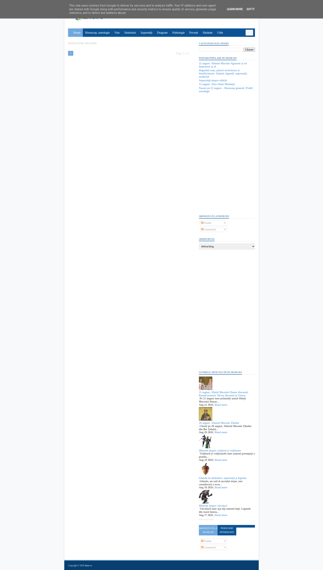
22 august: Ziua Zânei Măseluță (217, 84)
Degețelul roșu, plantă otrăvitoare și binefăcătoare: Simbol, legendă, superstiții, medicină (223, 73)
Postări (207, 223)
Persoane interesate (227, 530)
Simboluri (130, 32)
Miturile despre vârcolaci (213, 505)
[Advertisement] (227, 153)
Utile (220, 32)
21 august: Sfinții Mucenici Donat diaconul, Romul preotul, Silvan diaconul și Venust (223, 394)
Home (77, 32)
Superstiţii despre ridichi (213, 80)
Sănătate (208, 32)
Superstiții (146, 32)
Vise (117, 32)
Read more (221, 404)
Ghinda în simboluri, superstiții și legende (222, 478)
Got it (251, 9)
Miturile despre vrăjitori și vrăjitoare (220, 450)
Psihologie (178, 32)
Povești (193, 32)
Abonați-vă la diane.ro (208, 530)
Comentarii (209, 229)
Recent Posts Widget (206, 519)
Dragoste (162, 32)
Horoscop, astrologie (97, 32)
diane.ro (88, 565)
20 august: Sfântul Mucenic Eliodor (219, 423)
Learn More (235, 9)
